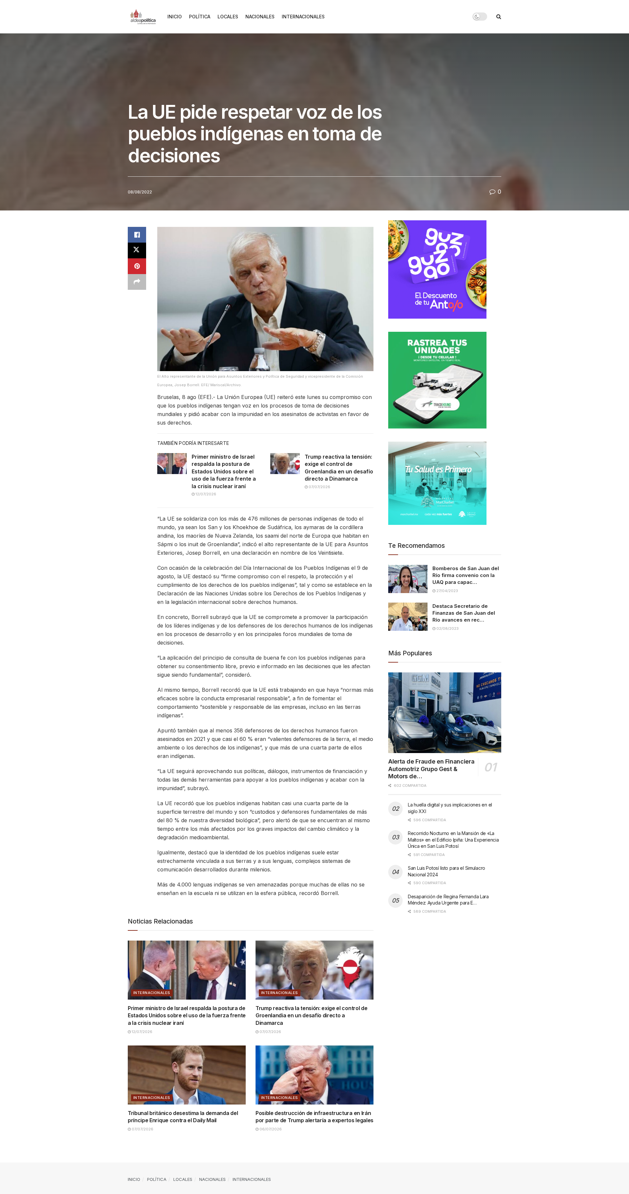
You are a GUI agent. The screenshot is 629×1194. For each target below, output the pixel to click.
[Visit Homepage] (143, 17)
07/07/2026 (319, 487)
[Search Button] (498, 16)
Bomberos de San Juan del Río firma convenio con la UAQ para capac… (465, 575)
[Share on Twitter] (137, 250)
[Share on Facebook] (137, 235)
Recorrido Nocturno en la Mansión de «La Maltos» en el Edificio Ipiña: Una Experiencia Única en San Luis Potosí (453, 839)
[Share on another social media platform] (137, 282)
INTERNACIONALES (303, 16)
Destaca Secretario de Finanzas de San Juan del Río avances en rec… (463, 613)
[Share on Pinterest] (137, 266)
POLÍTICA (199, 16)
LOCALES (228, 16)
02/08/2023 (447, 628)
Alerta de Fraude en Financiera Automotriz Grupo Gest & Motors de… (431, 769)
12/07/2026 (205, 494)
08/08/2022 (140, 191)
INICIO (174, 16)
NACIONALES (260, 16)
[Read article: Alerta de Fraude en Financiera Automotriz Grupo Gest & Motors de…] (444, 712)
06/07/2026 (270, 1129)
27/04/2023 (446, 590)
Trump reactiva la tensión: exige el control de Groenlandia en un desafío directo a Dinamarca (311, 1015)
